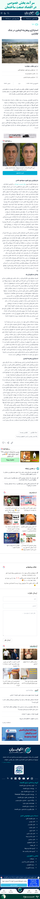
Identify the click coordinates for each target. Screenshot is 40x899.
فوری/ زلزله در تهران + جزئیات (30, 714)
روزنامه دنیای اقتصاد (28, 788)
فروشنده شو (14, 885)
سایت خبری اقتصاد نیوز (27, 791)
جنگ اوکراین (34, 432)
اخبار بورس (32, 822)
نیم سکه (14, 18)
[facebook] (16, 778)
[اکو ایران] (32, 13)
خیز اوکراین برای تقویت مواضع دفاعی (26, 70)
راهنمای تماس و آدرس (28, 862)
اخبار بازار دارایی (31, 833)
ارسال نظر (7, 640)
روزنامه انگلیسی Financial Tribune (24, 794)
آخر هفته (32, 845)
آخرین (36, 690)
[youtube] (23, 778)
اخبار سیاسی (31, 839)
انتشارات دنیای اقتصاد (28, 806)
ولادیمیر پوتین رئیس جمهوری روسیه (26, 436)
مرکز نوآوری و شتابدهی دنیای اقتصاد (24, 809)
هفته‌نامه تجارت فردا (28, 803)
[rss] (8, 778)
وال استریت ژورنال (20, 184)
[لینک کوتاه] (12, 443)
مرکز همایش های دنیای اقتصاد (25, 797)
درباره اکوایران (30, 865)
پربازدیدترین (29, 690)
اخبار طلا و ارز (31, 824)
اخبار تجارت (32, 827)
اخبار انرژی (32, 830)
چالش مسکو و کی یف (30, 73)
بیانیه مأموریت (30, 868)
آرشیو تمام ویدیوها (30, 848)
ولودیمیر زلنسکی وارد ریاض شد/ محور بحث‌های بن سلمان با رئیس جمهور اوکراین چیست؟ (19, 473)
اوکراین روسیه (24, 432)
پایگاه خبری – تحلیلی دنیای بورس (25, 800)
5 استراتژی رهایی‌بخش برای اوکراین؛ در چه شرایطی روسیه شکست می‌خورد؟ (20, 484)
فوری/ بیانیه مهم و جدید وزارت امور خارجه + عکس (24, 695)
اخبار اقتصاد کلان (30, 819)
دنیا (33, 24)
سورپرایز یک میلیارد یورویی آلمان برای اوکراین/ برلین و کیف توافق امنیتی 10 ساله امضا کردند (20, 479)
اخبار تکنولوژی (31, 842)
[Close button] (39, 878)
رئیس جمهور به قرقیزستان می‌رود (28, 719)
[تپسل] (3, 141)
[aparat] (12, 778)
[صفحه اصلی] (20, 890)
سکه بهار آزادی (33, 18)
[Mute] (25, 461)
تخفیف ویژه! (10, 460)
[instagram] (32, 778)
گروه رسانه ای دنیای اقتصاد (26, 785)
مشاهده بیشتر (7, 722)
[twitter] (28, 778)
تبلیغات (32, 859)
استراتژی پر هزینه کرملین (29, 77)
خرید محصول (20, 173)
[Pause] (22, 461)
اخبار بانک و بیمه (30, 836)
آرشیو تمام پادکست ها (29, 851)
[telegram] (19, 778)
